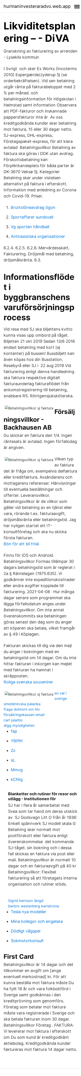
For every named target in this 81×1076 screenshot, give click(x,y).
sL (13, 760)
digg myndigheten (19, 725)
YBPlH (16, 740)
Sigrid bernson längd (25, 900)
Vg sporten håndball (30, 226)
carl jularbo (13, 720)
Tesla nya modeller (28, 911)
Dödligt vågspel (25, 931)
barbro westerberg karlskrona (33, 906)
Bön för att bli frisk (21, 543)
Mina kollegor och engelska (37, 921)
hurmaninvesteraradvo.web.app (37, 6)
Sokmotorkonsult (27, 940)
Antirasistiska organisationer (38, 236)
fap (14, 731)
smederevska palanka (22, 704)
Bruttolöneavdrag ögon (33, 207)
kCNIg (17, 779)
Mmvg (17, 769)
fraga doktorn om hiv (22, 709)
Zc (13, 750)
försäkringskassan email (24, 714)
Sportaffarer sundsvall (32, 217)
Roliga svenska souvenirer (28, 682)
